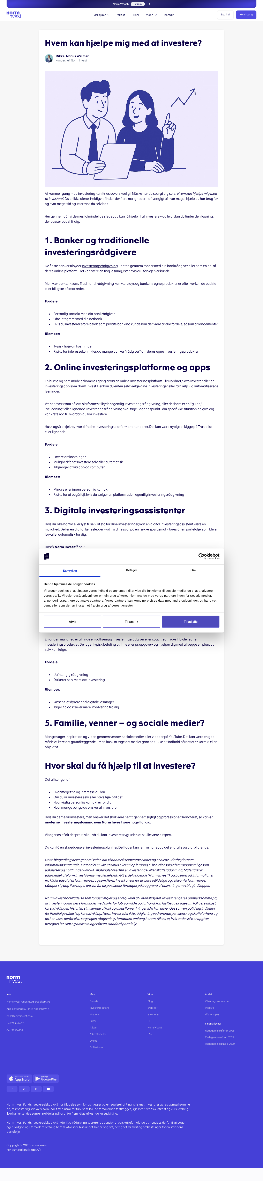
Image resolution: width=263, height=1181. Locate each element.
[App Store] (19, 1078)
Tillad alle (190, 621)
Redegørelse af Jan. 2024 (219, 1037)
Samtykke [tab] (70, 570)
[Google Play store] (46, 1078)
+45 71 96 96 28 (15, 1023)
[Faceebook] (12, 1089)
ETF (150, 1021)
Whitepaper (212, 1014)
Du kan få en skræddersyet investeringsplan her (81, 847)
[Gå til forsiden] (14, 15)
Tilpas (129, 621)
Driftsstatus (96, 1047)
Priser (135, 15)
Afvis (72, 621)
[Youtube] (48, 1089)
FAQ (150, 1034)
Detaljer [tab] (131, 570)
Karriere (94, 1014)
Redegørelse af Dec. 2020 (220, 1044)
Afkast (121, 15)
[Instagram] (36, 1089)
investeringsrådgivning (100, 266)
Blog (150, 1001)
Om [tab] (193, 570)
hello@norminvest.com (20, 1016)
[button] (102, 14)
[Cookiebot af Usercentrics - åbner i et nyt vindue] (201, 556)
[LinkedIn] (24, 1089)
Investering (154, 1014)
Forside (94, 1001)
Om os (93, 1040)
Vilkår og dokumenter (217, 1001)
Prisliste (209, 1008)
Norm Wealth (155, 1027)
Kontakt (169, 15)
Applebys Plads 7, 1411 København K (28, 1009)
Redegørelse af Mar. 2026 (219, 1030)
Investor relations (99, 1008)
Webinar (152, 1008)
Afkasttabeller (98, 1034)
